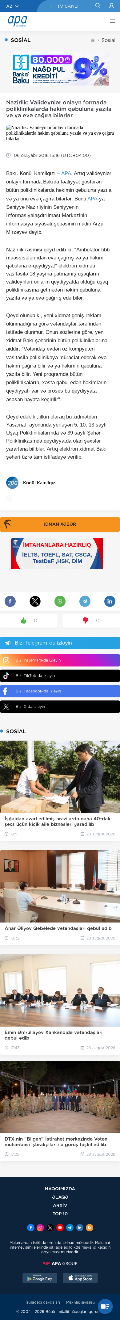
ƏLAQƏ (60, 1197)
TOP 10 (60, 1213)
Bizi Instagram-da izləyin (38, 660)
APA (66, 173)
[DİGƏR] (111, 21)
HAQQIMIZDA (60, 1188)
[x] (50, 1228)
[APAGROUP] (60, 1263)
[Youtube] (60, 1228)
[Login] (111, 6)
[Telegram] (70, 1228)
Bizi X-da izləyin (30, 706)
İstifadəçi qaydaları (43, 1302)
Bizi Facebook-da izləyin (38, 691)
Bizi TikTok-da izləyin (35, 675)
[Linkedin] (79, 1228)
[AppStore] (80, 1278)
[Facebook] (30, 1228)
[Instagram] (40, 1228)
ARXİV (60, 1205)
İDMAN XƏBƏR (60, 524)
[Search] (97, 6)
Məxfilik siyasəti (80, 1302)
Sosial (108, 40)
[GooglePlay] (40, 1278)
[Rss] (89, 1228)
